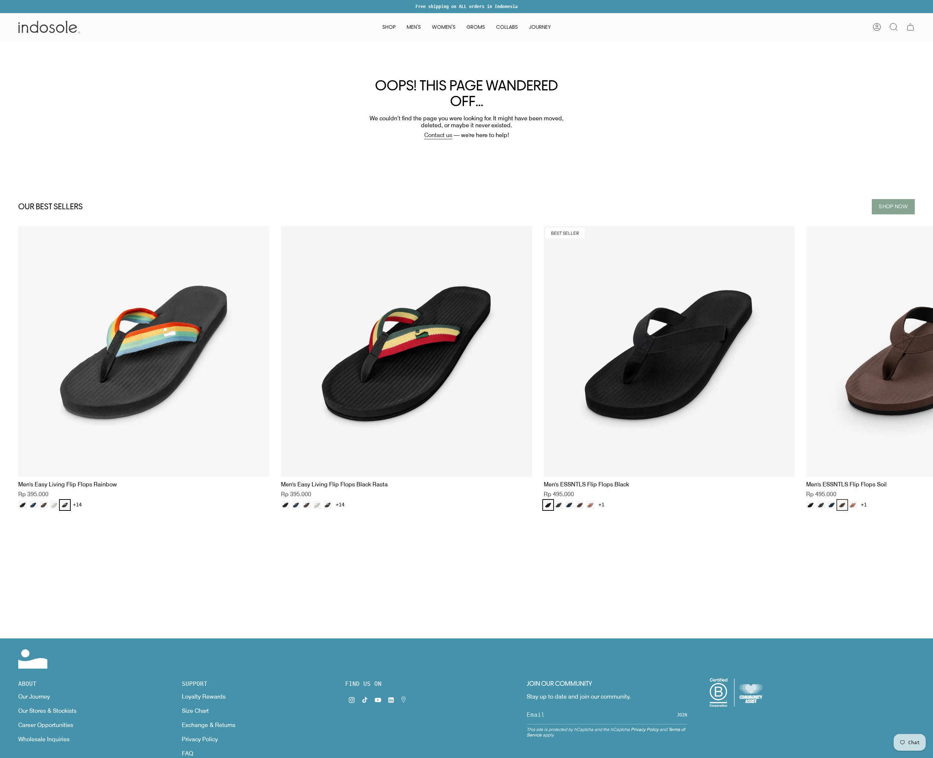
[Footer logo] (32, 659)
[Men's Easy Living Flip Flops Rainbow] (143, 351)
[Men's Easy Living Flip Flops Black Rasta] (406, 351)
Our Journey (34, 696)
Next (922, 351)
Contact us (438, 135)
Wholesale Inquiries (44, 739)
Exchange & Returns (208, 725)
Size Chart (195, 710)
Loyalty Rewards (204, 696)
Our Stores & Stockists (47, 710)
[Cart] (910, 27)
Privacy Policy (200, 739)
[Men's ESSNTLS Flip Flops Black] (669, 351)
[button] (389, 27)
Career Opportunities (45, 725)
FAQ (187, 753)
